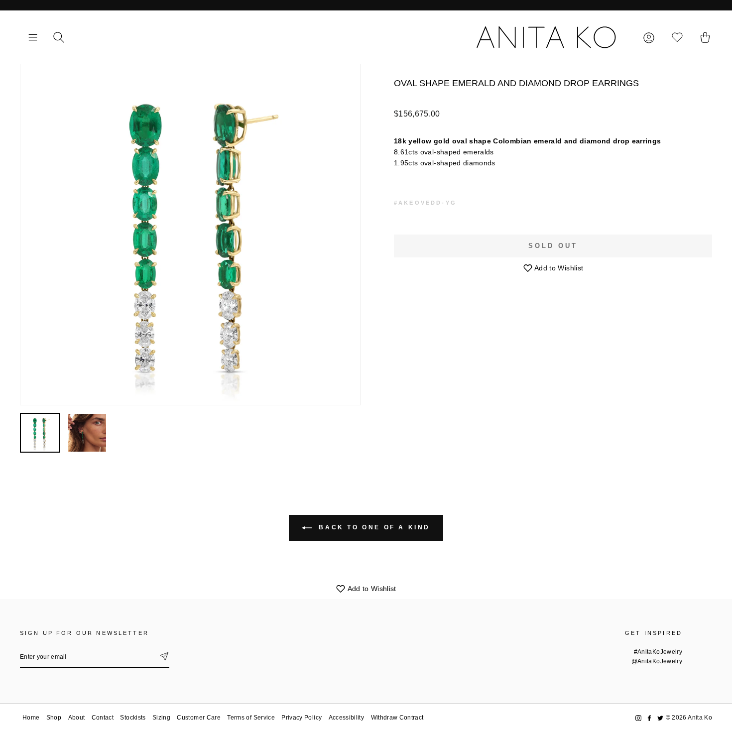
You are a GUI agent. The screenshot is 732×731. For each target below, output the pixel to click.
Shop (53, 717)
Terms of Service (251, 717)
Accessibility (347, 717)
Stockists (132, 717)
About (76, 717)
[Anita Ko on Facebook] (649, 718)
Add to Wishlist (558, 268)
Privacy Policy (301, 717)
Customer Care (199, 717)
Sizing (161, 717)
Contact (103, 717)
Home (30, 717)
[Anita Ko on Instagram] (638, 718)
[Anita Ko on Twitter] (660, 718)
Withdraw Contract (397, 717)
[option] (190, 234)
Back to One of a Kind (373, 527)
